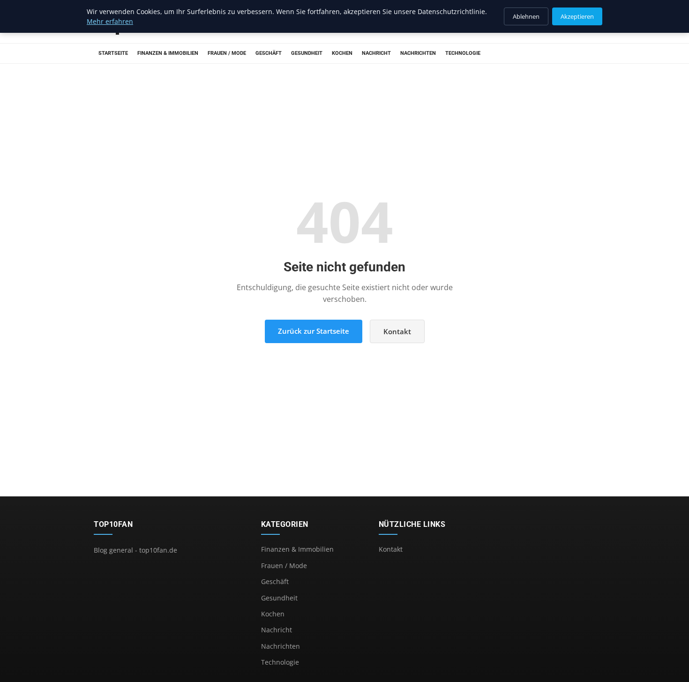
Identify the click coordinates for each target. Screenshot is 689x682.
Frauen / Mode (227, 53)
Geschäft (268, 53)
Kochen (342, 53)
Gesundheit (306, 53)
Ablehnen (526, 16)
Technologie (462, 53)
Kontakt (397, 331)
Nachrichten (418, 53)
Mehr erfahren (110, 21)
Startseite (113, 53)
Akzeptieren (577, 16)
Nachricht (376, 53)
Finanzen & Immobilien (167, 53)
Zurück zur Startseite (313, 331)
